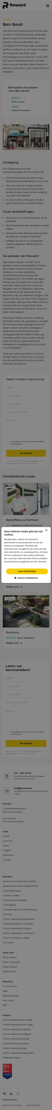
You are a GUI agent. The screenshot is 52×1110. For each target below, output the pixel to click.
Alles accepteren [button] (27, 571)
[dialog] (26, 555)
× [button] (46, 530)
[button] (26, 578)
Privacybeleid (10, 564)
